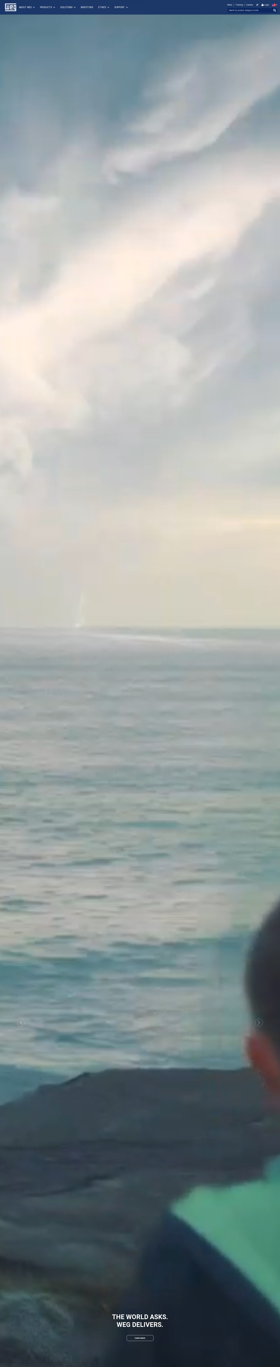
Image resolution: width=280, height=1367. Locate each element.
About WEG (25, 7)
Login (266, 5)
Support (119, 7)
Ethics (102, 7)
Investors (87, 7)
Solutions (66, 7)
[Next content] (140, 1348)
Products (46, 7)
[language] (274, 5)
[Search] (274, 10)
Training (239, 5)
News (229, 5)
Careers (249, 5)
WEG (9, 7)
